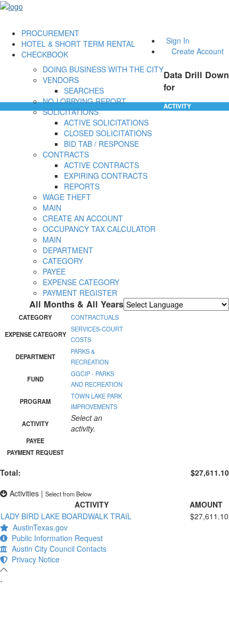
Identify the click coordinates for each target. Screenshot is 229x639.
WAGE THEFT (67, 197)
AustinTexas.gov (38, 527)
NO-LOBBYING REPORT (84, 101)
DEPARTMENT (68, 250)
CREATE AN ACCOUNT (83, 218)
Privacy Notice (33, 559)
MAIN (52, 207)
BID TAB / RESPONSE (101, 143)
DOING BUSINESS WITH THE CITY (103, 69)
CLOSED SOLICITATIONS (108, 133)
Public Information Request (55, 538)
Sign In (178, 40)
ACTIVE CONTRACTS (101, 165)
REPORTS (82, 186)
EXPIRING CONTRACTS (106, 175)
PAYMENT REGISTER (80, 292)
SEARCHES (84, 90)
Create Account (197, 51)
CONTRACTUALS (95, 317)
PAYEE (54, 271)
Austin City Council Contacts (57, 548)
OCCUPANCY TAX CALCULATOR (99, 228)
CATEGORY (63, 260)
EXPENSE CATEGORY (81, 282)
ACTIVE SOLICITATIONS (106, 122)
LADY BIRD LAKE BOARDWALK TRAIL (66, 516)
